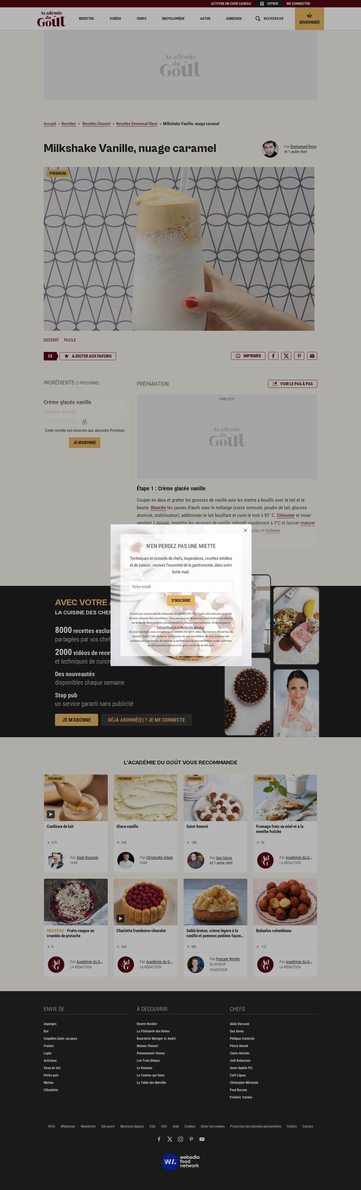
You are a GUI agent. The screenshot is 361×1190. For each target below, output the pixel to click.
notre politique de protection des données (180, 627)
